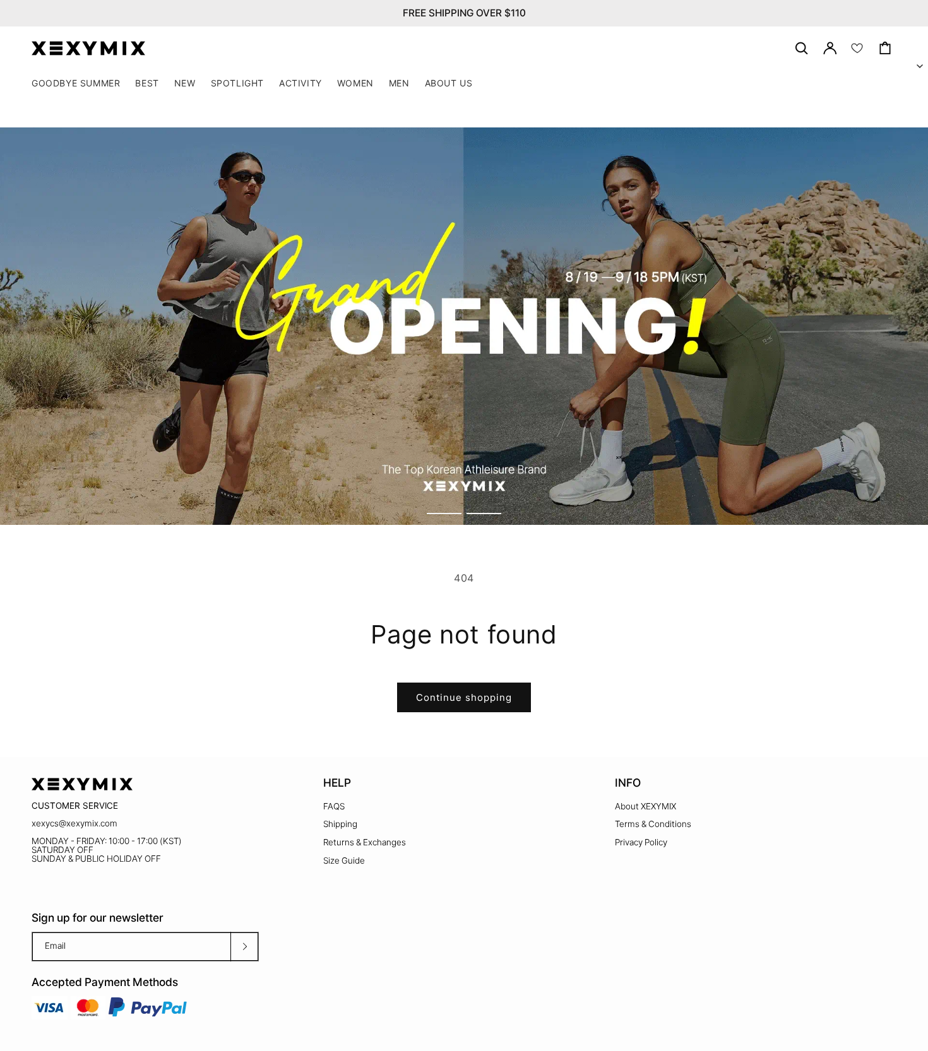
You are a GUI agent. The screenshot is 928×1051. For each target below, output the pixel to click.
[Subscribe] (244, 946)
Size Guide (344, 860)
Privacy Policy (641, 842)
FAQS (334, 806)
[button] (237, 83)
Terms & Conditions (653, 823)
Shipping (340, 823)
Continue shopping (464, 697)
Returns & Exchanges (364, 842)
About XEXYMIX (645, 806)
